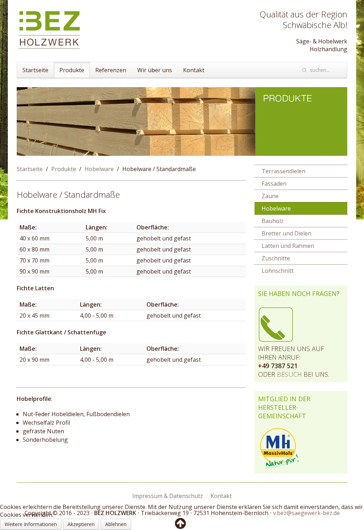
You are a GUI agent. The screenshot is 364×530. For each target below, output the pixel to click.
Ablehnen (116, 524)
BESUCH (289, 374)
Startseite (35, 70)
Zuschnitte (276, 258)
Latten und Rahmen (288, 246)
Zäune (270, 196)
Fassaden (274, 183)
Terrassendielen (283, 171)
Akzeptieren (81, 524)
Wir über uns (154, 70)
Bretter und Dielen (286, 233)
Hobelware (99, 169)
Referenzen (110, 70)
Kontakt (193, 70)
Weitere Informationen (31, 524)
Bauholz (273, 221)
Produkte (71, 70)
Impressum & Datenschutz (167, 496)
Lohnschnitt (278, 271)
